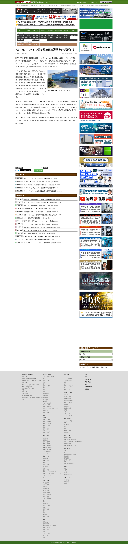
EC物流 (45, 401)
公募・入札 (58, 37)
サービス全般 (67, 396)
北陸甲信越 (46, 509)
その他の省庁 (46, 488)
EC (20, 30)
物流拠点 (51, 30)
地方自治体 (46, 490)
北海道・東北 (46, 505)
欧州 (44, 531)
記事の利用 (25, 393)
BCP (65, 388)
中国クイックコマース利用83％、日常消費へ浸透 (39, 236)
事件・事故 (20, 40)
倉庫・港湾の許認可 (69, 463)
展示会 (65, 469)
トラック (66, 412)
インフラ (45, 453)
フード (28, 30)
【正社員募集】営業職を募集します (96, 367)
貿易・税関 (46, 412)
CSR (65, 376)
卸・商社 (45, 466)
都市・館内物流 (47, 407)
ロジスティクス (20, 35)
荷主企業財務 (67, 443)
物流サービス (67, 398)
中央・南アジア (47, 527)
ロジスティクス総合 (48, 376)
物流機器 (66, 406)
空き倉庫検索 (20, 44)
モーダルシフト (68, 378)
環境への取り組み (68, 386)
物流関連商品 (67, 408)
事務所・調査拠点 (48, 447)
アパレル (43, 30)
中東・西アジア (47, 529)
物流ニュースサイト (72, 542)
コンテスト (67, 473)
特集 (36, 44)
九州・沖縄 (46, 516)
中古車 (45, 477)
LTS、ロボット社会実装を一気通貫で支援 (37, 233)
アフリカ (45, 535)
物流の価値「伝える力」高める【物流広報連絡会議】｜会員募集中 (46, 24)
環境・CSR (74, 35)
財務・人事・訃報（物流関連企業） (73, 441)
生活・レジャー (47, 431)
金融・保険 (46, 470)
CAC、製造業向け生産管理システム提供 (36, 218)
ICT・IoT (66, 395)
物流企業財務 (67, 437)
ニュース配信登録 (27, 386)
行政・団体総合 (47, 498)
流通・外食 (46, 429)
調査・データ (28, 37)
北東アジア (46, 524)
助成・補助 (46, 496)
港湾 (44, 384)
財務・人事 (36, 37)
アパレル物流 (46, 405)
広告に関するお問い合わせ (85, 5)
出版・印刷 (46, 433)
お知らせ (24, 376)
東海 (44, 511)
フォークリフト (68, 415)
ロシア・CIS (46, 533)
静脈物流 (45, 395)
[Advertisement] (47, 147)
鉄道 (44, 391)
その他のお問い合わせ (28, 388)
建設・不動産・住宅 (48, 425)
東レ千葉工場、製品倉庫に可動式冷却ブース (38, 230)
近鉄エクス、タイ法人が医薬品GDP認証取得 (38, 178)
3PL (44, 378)
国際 (66, 35)
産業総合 (45, 458)
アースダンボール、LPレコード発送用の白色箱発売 (40, 243)
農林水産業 (46, 460)
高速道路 (43, 40)
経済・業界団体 (47, 494)
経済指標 (66, 425)
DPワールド (74, 37)
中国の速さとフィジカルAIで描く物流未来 (37, 208)
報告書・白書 (67, 430)
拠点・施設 (36, 35)
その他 (65, 484)
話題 (66, 37)
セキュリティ (67, 414)
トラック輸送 (58, 30)
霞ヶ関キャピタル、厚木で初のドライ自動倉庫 (38, 212)
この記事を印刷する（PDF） (69, 53)
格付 (65, 452)
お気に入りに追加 (80, 2)
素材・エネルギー (48, 423)
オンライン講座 (28, 44)
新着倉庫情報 (36, 40)
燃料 (65, 384)
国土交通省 (46, 483)
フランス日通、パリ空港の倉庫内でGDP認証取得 (39, 185)
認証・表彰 (43, 37)
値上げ (28, 40)
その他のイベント (68, 474)
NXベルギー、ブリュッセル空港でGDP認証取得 (39, 188)
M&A (74, 30)
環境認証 (66, 456)
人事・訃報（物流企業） (70, 439)
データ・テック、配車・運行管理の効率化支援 (38, 224)
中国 (66, 30)
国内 (58, 35)
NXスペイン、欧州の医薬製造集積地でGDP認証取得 (40, 191)
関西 (44, 513)
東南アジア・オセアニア (49, 526)
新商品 (65, 410)
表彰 (65, 462)
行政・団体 (51, 35)
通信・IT (45, 427)
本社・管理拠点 (47, 444)
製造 (44, 462)
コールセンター (47, 451)
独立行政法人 (46, 492)
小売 (44, 468)
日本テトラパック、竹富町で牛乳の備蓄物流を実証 (40, 215)
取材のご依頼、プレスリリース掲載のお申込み (47, 5)
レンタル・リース (48, 475)
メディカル (36, 30)
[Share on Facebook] (16, 170)
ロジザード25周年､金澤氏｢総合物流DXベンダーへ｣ (40, 202)
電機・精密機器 (47, 421)
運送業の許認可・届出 (70, 454)
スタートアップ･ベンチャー (50, 408)
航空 (44, 389)
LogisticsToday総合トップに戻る (24, 5)
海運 (44, 388)
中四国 (45, 515)
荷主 (28, 35)
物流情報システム (68, 400)
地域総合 (45, 503)
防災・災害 (67, 389)
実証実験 (66, 432)
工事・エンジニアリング (49, 472)
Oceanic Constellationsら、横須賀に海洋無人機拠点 (40, 227)
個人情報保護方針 (27, 395)
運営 (23, 390)
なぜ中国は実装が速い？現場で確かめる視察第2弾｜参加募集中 (45, 21)
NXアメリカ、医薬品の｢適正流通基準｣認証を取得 (39, 181)
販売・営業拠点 (47, 442)
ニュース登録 (38, 170)
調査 (65, 428)
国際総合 (45, 522)
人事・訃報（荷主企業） (70, 445)
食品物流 (45, 399)
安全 (65, 382)
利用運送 (45, 410)
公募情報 (66, 482)
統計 (65, 426)
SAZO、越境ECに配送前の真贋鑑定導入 (36, 239)
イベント (51, 37)
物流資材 (66, 404)
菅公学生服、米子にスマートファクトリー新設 (38, 221)
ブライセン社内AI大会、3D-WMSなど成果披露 (38, 205)
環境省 (45, 486)
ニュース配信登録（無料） (101, 5)
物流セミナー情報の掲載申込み (69, 5)
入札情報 (66, 480)
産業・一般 (43, 35)
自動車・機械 (46, 419)
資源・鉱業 (46, 464)
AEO (65, 450)
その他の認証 (67, 460)
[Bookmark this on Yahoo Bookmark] (32, 170)
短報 (86, 376)
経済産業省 (46, 485)
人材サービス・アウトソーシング (52, 474)
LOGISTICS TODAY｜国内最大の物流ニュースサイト (22, 2)
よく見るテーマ (92, 2)
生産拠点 (45, 440)
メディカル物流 (47, 403)
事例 (65, 423)
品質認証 (66, 458)
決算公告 (24, 392)
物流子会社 (46, 393)
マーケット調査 (68, 421)
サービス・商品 (20, 37)
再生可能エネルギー (69, 380)
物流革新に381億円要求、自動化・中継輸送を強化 (39, 199)
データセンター (47, 449)
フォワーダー (46, 380)
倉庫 (44, 382)
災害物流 (45, 397)
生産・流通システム (69, 402)
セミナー (66, 471)
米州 (44, 537)
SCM (44, 418)
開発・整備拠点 (47, 445)
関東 (44, 507)
